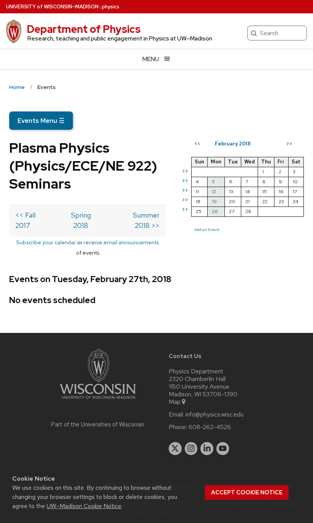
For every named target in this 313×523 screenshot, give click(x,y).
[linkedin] (206, 448)
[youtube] (222, 448)
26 (215, 211)
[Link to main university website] (98, 400)
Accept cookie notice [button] (246, 492)
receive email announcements (121, 242)
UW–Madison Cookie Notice (84, 506)
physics (110, 6)
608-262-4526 (210, 427)
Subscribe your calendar (46, 242)
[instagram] (191, 448)
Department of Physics (83, 29)
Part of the (97, 424)
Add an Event (206, 229)
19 (214, 201)
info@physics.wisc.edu (215, 414)
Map (175, 402)
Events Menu (41, 120)
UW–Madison (52, 6)
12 (214, 191)
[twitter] (175, 448)
